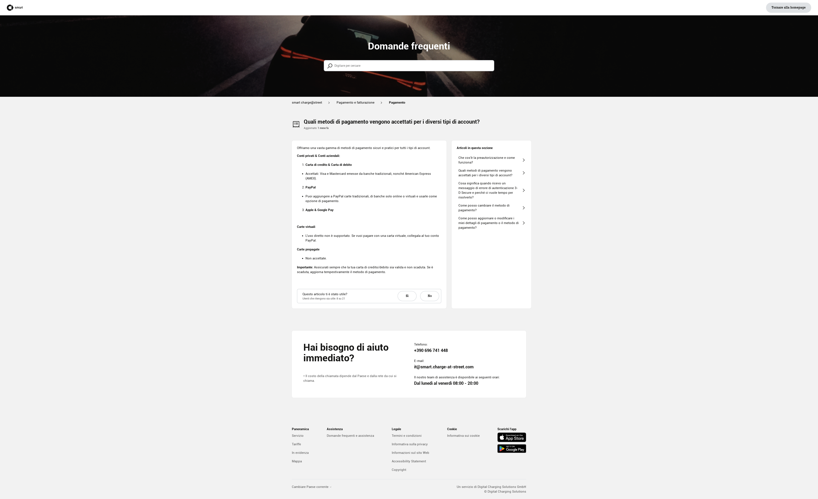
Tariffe (296, 444)
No (430, 296)
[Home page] (15, 7)
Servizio (298, 436)
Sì (407, 296)
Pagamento (397, 102)
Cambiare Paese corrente (310, 487)
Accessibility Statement (409, 461)
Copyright (399, 470)
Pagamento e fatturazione (355, 102)
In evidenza (300, 453)
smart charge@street (307, 102)
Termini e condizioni (407, 436)
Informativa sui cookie (463, 436)
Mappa (297, 461)
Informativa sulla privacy (410, 444)
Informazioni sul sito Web (410, 453)
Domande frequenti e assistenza (350, 436)
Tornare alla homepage (789, 7)
